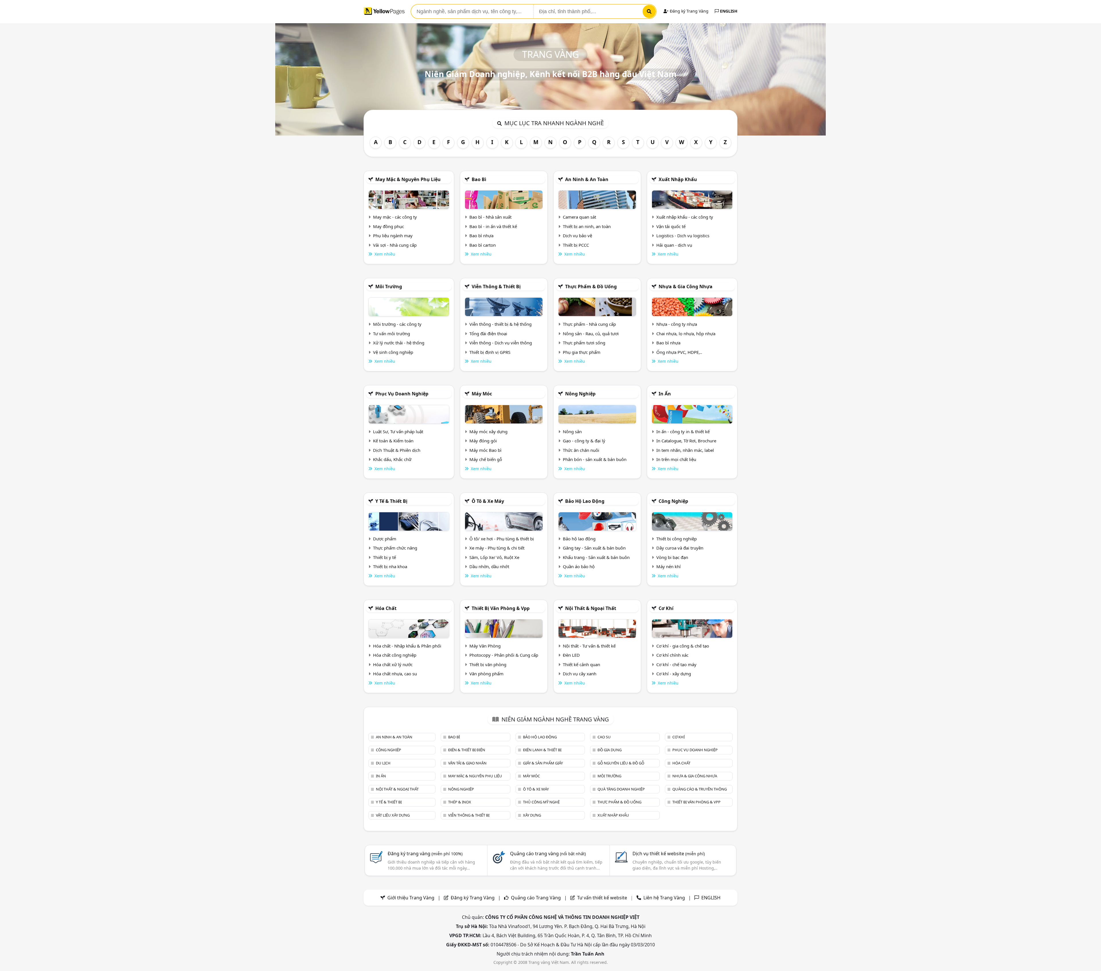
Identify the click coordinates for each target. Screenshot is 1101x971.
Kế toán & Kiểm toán (393, 441)
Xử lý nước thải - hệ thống (398, 343)
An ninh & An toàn (586, 179)
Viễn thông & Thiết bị (496, 286)
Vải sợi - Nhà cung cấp (395, 245)
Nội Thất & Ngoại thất (590, 608)
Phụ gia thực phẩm (581, 352)
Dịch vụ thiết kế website (669, 853)
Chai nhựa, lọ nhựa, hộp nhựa (685, 333)
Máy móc (482, 394)
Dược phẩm (384, 539)
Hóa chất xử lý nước (393, 664)
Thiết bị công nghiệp (676, 539)
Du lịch (383, 763)
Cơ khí (666, 608)
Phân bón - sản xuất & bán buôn (594, 459)
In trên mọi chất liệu (676, 459)
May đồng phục (388, 226)
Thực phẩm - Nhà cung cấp (589, 324)
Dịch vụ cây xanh (579, 673)
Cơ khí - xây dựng (673, 673)
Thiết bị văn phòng (487, 664)
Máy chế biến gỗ (485, 459)
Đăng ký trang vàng (425, 853)
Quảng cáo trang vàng (548, 853)
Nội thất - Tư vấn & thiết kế (589, 646)
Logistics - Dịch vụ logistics (682, 235)
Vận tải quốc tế (671, 226)
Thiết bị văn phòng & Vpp (501, 608)
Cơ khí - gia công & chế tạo (682, 646)
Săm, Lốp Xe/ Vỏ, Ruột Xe (494, 557)
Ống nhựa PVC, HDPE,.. (679, 352)
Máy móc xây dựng (488, 431)
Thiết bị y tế (384, 557)
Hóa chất (386, 608)
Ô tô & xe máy (488, 501)
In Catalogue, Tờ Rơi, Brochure (686, 441)
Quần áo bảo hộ (579, 566)
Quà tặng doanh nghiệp (621, 789)
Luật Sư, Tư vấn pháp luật (398, 431)
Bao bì (479, 179)
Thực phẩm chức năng (395, 548)
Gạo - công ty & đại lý (584, 441)
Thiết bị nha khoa (390, 566)
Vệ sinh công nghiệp (393, 352)
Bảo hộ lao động (584, 501)
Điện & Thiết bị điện (466, 749)
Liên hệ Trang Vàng (664, 898)
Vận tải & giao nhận (467, 763)
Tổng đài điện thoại (488, 333)
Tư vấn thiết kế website (602, 898)
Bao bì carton (482, 245)
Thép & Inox (459, 802)
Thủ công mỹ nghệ (541, 802)
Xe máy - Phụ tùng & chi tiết (496, 548)
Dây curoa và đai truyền (679, 548)
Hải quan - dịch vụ (674, 245)
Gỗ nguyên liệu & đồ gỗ (621, 763)
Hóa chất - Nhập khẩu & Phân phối (407, 646)
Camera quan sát (579, 217)
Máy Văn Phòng (485, 646)
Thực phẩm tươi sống (584, 343)
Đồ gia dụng (610, 749)
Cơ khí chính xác (672, 655)
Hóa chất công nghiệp (394, 655)
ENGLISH (728, 11)
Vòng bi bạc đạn (672, 557)
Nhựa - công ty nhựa (676, 324)
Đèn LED (571, 655)
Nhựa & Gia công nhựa (685, 286)
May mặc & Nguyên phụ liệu (408, 179)
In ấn (665, 394)
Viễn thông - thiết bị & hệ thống (500, 324)
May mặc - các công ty (395, 217)
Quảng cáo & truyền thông (699, 789)
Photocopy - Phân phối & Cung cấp (503, 655)
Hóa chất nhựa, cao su (395, 673)
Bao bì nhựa (481, 235)
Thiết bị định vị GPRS (489, 352)
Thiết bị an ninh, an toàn (587, 226)
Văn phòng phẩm (486, 673)
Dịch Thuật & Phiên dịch (396, 450)
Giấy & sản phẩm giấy (543, 763)
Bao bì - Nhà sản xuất (490, 217)
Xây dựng (532, 815)
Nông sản (572, 431)
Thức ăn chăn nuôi (581, 450)
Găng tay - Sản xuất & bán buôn (594, 548)
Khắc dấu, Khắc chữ (392, 459)
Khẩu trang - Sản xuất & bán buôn (596, 557)
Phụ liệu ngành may (393, 235)
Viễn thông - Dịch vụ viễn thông (500, 343)
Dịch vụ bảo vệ (577, 235)
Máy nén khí (668, 566)
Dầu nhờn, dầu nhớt (489, 566)
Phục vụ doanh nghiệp (401, 394)
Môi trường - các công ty (397, 324)
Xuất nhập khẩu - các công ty (684, 217)
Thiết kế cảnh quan (581, 664)
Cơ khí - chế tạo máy (676, 664)
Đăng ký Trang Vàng (688, 11)
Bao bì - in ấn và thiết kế (493, 226)
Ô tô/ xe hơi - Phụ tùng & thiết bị (501, 539)
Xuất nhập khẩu (678, 179)
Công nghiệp (673, 501)
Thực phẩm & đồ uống (591, 286)
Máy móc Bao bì (485, 450)
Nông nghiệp (580, 394)
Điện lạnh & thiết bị (542, 749)
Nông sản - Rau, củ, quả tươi (591, 333)
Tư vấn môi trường (391, 333)
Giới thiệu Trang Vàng (410, 898)
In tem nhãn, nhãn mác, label (685, 450)
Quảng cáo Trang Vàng (536, 898)
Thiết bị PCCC (576, 245)
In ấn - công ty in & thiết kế (683, 431)
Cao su (604, 736)
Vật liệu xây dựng (393, 815)
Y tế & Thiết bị (391, 501)
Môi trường (388, 286)
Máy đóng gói (483, 441)
